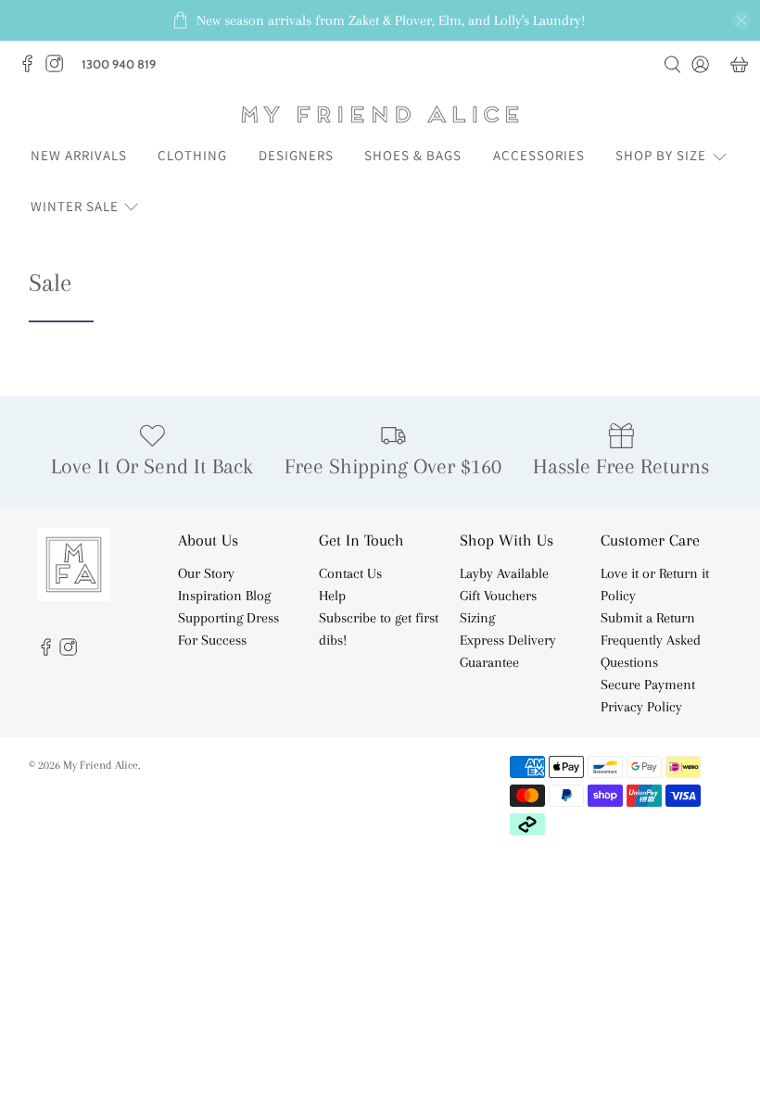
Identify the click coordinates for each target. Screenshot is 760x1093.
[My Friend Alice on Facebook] (32, 68)
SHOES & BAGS (413, 155)
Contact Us (350, 573)
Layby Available (504, 573)
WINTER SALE (75, 206)
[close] (741, 20)
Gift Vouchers (498, 595)
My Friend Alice (100, 765)
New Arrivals (79, 155)
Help (332, 595)
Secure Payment (648, 684)
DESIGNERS (296, 155)
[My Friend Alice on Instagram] (58, 68)
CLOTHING (192, 155)
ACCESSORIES (539, 155)
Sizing (477, 617)
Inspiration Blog (224, 595)
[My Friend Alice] (380, 114)
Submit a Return (648, 617)
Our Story (206, 573)
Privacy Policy (641, 706)
